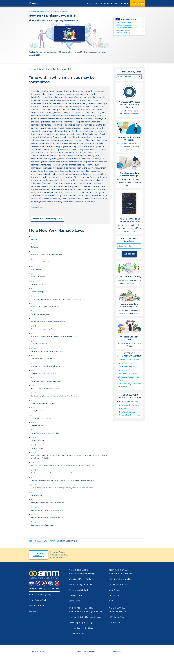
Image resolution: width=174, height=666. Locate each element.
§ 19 (32, 385)
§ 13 (32, 492)
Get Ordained (137, 3)
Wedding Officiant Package (81, 579)
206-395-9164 (53, 589)
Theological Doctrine (118, 584)
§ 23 (32, 477)
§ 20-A (33, 393)
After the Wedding (123, 33)
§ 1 (32, 236)
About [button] (97, 3)
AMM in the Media (117, 617)
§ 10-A (33, 423)
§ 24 (32, 430)
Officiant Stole (75, 595)
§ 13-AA (34, 318)
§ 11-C (33, 445)
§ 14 (32, 251)
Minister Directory (37, 605)
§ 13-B (33, 515)
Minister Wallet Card (78, 590)
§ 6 (32, 266)
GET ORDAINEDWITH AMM (38, 554)
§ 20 (32, 462)
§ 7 (32, 289)
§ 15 (32, 341)
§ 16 (32, 356)
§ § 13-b (34, 507)
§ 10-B (33, 437)
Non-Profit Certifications (120, 573)
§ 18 (32, 371)
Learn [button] (107, 3)
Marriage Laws (39, 11)
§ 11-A (33, 485)
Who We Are (114, 590)
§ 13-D (33, 326)
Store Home (74, 601)
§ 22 (32, 408)
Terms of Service (38, 652)
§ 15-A (33, 348)
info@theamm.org (37, 589)
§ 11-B (33, 296)
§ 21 (32, 400)
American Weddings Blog (40, 594)
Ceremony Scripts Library (80, 622)
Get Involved (115, 622)
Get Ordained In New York (129, 359)
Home (31, 11)
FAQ (111, 601)
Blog (89, 3)
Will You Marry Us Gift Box (81, 584)
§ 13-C (33, 500)
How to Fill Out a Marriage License (85, 617)
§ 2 (32, 244)
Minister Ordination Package (82, 573)
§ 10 (32, 281)
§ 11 (32, 304)
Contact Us (114, 595)
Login (126, 3)
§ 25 (32, 415)
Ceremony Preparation (124, 28)
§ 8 (32, 274)
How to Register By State (81, 628)
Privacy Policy (117, 652)
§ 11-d (33, 522)
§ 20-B (33, 470)
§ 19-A (33, 378)
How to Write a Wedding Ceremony (85, 611)
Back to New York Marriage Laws (47, 218)
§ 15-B (33, 452)
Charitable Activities (118, 611)
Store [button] (117, 3)
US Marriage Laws (77, 633)
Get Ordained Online (124, 22)
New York (49, 11)
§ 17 (32, 363)
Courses (32, 611)
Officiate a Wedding (124, 30)
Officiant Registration (124, 25)
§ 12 (32, 311)
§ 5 (32, 259)
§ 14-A (33, 333)
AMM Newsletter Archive (120, 579)
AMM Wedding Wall (37, 600)
